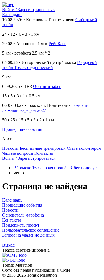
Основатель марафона (23, 215)
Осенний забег (47, 86)
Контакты (11, 220)
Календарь (12, 14)
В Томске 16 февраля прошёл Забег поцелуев (56, 167)
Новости (10, 210)
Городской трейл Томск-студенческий (49, 65)
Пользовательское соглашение (30, 230)
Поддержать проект (20, 225)
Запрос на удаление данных (28, 235)
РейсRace (57, 43)
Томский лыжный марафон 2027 (45, 108)
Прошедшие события (22, 129)
